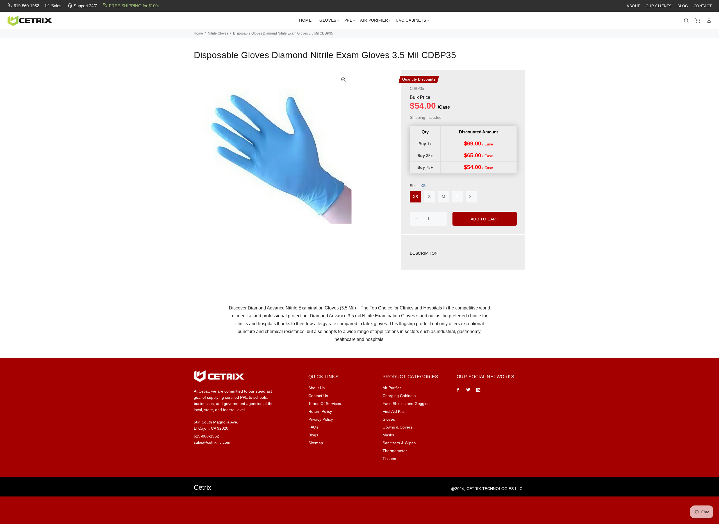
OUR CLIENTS (659, 6)
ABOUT (633, 6)
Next (343, 150)
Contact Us (318, 395)
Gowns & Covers (397, 427)
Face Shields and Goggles (406, 403)
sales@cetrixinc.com (212, 442)
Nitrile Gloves (218, 33)
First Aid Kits (393, 411)
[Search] (687, 20)
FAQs (313, 427)
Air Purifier (392, 388)
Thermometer (395, 450)
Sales (56, 5)
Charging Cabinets (399, 395)
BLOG (682, 6)
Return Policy (320, 411)
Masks (388, 435)
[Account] (708, 20)
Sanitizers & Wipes (399, 443)
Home (198, 33)
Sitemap (315, 443)
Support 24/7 (85, 5)
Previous (202, 150)
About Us (316, 388)
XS (415, 196)
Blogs (313, 435)
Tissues (389, 458)
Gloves (389, 419)
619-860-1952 (26, 5)
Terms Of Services (324, 403)
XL (471, 196)
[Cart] (698, 20)
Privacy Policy (320, 419)
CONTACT (703, 6)
